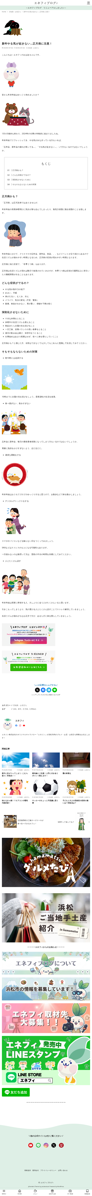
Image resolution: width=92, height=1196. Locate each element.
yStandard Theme (33, 1186)
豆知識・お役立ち (15, 12)
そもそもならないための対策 (24, 184)
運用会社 (35, 1170)
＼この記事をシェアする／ (46, 685)
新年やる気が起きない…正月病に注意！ (37, 12)
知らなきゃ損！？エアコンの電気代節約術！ (15, 801)
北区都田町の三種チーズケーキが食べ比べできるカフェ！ (30, 822)
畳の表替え (67, 773)
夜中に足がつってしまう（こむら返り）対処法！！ (15, 774)
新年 (19, 709)
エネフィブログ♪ (46, 3)
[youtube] (24, 725)
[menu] (88, 3)
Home (4, 12)
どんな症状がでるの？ (21, 175)
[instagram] (20, 725)
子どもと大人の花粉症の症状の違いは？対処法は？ (76, 801)
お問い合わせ (63, 1170)
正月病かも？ (17, 170)
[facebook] (16, 725)
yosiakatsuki (45, 1186)
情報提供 (27, 1170)
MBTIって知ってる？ (66, 822)
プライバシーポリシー (48, 1170)
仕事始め (32, 709)
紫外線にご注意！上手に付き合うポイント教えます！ (45, 774)
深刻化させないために (21, 179)
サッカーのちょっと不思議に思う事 (45, 801)
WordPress (60, 1186)
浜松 (15, 709)
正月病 (25, 709)
